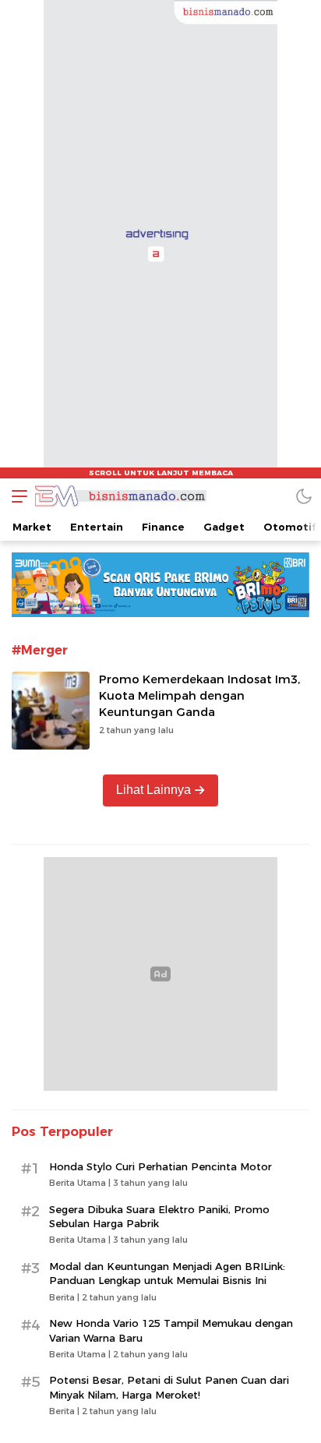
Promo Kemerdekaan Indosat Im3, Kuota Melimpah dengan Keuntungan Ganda (199, 695)
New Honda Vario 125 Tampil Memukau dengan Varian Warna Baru (171, 1330)
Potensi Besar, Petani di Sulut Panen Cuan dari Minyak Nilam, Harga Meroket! (169, 1387)
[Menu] (15, 495)
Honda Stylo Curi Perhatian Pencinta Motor (160, 1166)
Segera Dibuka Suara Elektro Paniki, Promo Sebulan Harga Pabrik (159, 1216)
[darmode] (304, 495)
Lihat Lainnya (153, 789)
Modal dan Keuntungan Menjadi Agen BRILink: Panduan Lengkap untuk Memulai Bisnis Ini (167, 1273)
